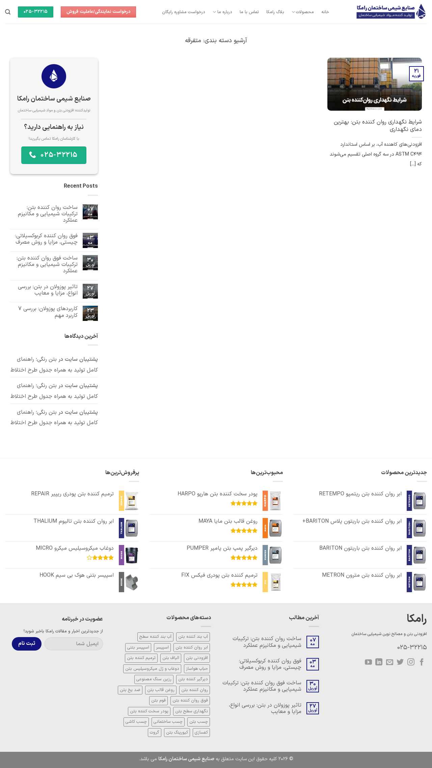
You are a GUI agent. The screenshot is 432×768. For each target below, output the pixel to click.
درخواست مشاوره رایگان (184, 12)
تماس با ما (249, 12)
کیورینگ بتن (177, 732)
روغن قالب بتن (160, 690)
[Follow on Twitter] (400, 662)
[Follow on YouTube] (368, 662)
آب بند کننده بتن (193, 636)
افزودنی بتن (197, 658)
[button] (7, 12)
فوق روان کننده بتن (190, 700)
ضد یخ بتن (130, 690)
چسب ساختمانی (168, 721)
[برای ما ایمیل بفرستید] (389, 662)
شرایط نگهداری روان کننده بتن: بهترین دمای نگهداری (378, 125)
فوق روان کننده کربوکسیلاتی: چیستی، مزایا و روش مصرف (46, 239)
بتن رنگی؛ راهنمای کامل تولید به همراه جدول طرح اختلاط (54, 365)
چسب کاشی (136, 721)
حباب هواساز (197, 668)
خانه (325, 12)
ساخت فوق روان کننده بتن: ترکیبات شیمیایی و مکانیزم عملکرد (47, 265)
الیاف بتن (170, 658)
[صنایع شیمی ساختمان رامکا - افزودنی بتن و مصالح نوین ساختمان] (383, 12)
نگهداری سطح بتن (191, 711)
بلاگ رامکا (275, 12)
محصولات (305, 12)
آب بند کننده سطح (155, 636)
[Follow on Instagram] (410, 662)
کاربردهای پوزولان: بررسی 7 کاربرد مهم (48, 312)
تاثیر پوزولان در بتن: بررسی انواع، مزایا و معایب (48, 290)
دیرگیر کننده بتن (193, 679)
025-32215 (412, 648)
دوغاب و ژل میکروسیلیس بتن (152, 668)
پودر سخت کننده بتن (149, 711)
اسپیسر (162, 647)
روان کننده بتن (194, 690)
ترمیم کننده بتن (141, 658)
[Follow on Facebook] (421, 662)
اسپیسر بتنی (138, 647)
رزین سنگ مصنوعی (153, 679)
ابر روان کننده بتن (192, 647)
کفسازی (201, 732)
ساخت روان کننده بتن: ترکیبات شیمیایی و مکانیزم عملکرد (48, 214)
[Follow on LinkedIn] (378, 662)
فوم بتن (158, 700)
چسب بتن (198, 721)
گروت (154, 732)
